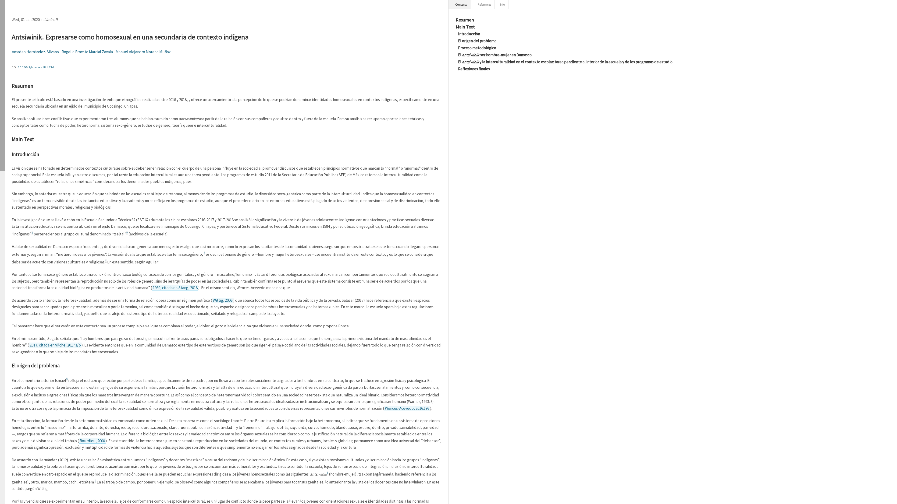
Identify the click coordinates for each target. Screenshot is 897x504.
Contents (461, 5)
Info (502, 5)
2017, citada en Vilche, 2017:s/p (55, 345)
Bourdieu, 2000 (92, 440)
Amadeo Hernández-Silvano (35, 51)
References (484, 5)
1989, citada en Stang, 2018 (175, 287)
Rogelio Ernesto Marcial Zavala (87, 51)
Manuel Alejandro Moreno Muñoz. (143, 51)
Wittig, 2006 (222, 300)
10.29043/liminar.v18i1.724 (36, 67)
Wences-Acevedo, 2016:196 (407, 408)
